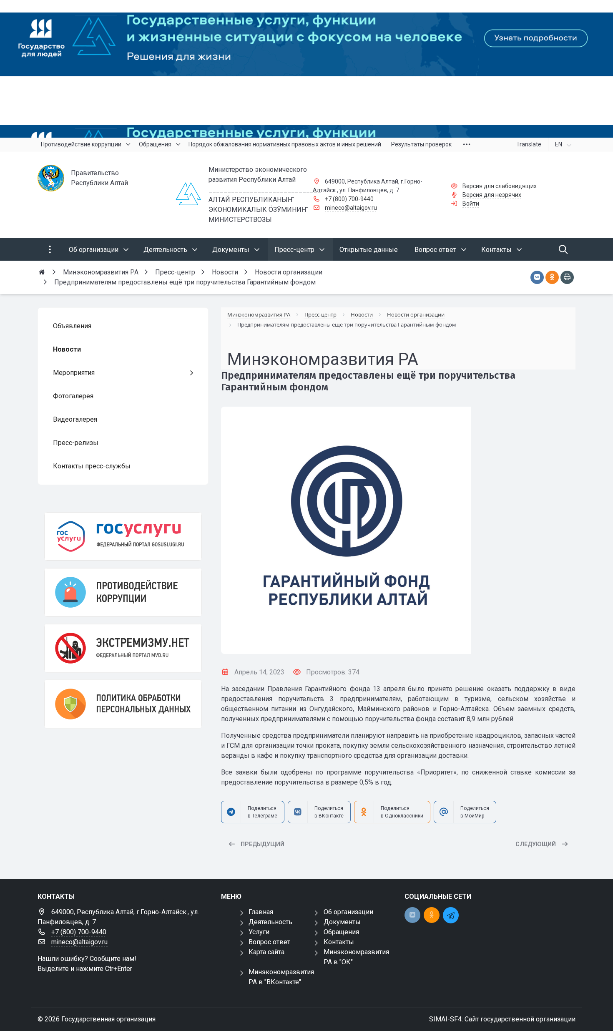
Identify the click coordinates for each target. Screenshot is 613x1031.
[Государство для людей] (306, 69)
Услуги (259, 932)
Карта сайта (266, 952)
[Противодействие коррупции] (123, 592)
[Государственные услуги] (123, 536)
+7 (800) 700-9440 (349, 199)
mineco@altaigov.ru (351, 207)
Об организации (348, 912)
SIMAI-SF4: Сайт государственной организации (502, 1019)
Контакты (339, 942)
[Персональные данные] (123, 704)
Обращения (341, 932)
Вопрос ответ (269, 942)
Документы (342, 922)
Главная (261, 912)
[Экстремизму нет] (123, 648)
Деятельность (270, 922)
